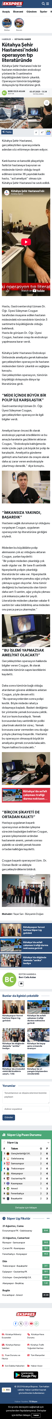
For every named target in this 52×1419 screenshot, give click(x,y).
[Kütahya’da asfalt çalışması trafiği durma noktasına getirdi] (38, 1007)
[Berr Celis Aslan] (9, 979)
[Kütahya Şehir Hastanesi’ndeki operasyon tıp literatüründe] (26, 112)
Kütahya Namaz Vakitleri (11, 1346)
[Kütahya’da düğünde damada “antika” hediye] (13, 1035)
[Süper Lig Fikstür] (48, 1218)
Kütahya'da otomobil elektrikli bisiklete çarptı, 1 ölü (13, 1071)
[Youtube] (31, 1323)
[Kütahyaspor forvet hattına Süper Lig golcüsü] (13, 1007)
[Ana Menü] (47, 4)
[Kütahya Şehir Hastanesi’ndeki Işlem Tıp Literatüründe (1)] (26, 486)
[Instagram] (26, 1323)
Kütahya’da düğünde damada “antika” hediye (13, 1046)
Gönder (8, 1117)
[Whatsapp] (36, 1323)
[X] (20, 1323)
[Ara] (43, 4)
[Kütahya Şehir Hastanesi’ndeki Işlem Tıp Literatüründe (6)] (26, 630)
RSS (8, 1390)
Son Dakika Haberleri (14, 1366)
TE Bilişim (33, 1401)
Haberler (6, 39)
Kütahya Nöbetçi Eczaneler (11, 1336)
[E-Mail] (21, 983)
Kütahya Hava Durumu (35, 1336)
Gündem (31, 11)
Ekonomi (18, 11)
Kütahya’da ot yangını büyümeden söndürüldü (37, 1071)
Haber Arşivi (36, 1366)
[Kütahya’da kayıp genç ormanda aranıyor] (38, 1035)
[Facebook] (15, 1323)
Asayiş (6, 11)
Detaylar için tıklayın (26, 1207)
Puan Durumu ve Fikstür (11, 1357)
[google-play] (26, 1375)
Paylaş (9, 132)
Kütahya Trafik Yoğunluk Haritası (35, 1346)
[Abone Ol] (48, 132)
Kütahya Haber (23, 39)
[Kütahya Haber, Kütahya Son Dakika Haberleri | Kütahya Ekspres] (13, 4)
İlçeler (43, 11)
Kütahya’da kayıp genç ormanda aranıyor (36, 1046)
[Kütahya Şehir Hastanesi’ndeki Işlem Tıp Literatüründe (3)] (26, 890)
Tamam (36, 1415)
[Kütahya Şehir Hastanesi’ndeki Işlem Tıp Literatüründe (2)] (26, 768)
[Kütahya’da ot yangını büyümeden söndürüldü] (38, 1060)
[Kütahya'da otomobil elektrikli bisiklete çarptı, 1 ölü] (13, 1060)
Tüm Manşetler (38, 1355)
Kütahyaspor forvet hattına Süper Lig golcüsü (12, 1018)
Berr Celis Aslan (27, 977)
